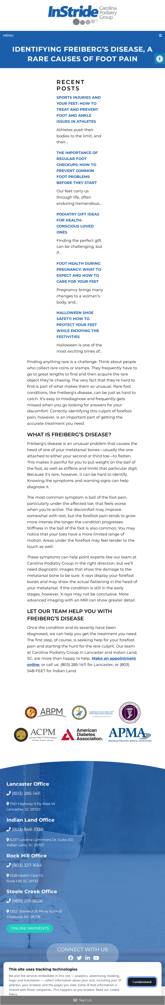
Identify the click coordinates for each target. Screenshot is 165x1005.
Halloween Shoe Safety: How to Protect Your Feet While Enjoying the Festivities (78, 325)
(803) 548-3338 (27, 829)
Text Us (85, 1000)
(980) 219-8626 (27, 900)
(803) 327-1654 (27, 865)
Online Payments (30, 928)
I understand (142, 982)
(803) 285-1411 (26, 793)
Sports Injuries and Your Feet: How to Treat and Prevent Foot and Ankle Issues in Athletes (79, 109)
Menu (8, 35)
